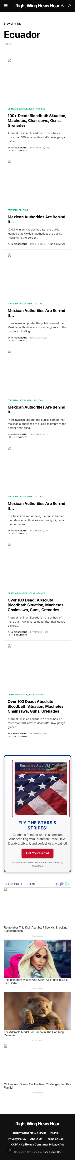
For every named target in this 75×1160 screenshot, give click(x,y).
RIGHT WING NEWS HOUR (29, 1133)
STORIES (40, 109)
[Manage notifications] (10, 1150)
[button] (6, 5)
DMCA (54, 1133)
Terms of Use (54, 1138)
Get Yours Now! (37, 853)
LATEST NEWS (25, 303)
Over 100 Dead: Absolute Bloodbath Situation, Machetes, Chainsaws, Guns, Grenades (36, 605)
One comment (19, 736)
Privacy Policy (17, 1138)
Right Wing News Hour (37, 6)
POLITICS (23, 210)
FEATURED (13, 210)
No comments (19, 150)
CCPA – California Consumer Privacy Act (37, 1144)
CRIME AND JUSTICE (17, 109)
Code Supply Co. (52, 1152)
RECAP (31, 109)
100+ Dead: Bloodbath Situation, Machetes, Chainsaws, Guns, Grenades (37, 120)
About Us (36, 1138)
